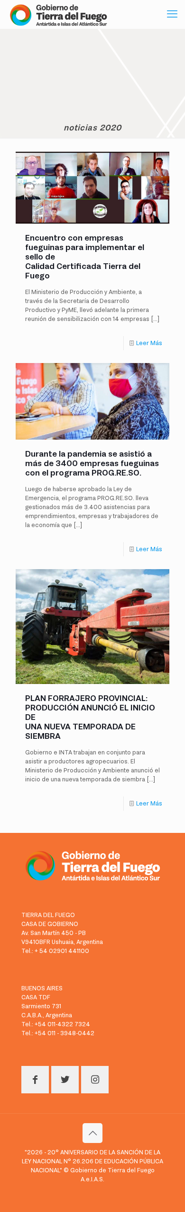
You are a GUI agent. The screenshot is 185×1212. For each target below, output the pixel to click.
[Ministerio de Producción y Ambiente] (58, 14)
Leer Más (149, 342)
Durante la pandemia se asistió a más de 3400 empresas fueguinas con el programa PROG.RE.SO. (92, 463)
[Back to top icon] (92, 1133)
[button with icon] (35, 1079)
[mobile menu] (172, 14)
